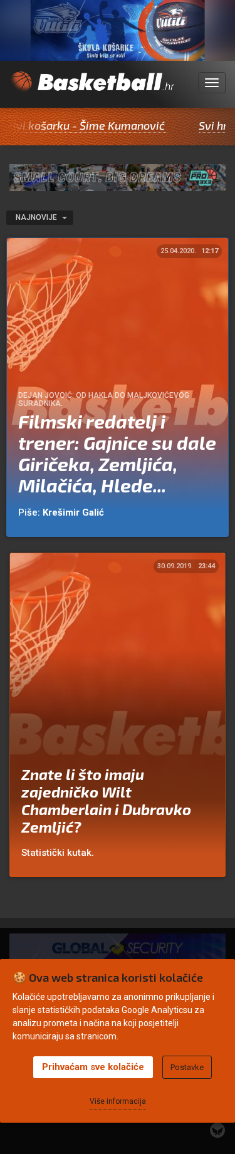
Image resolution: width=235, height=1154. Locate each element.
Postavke (187, 1067)
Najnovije (37, 217)
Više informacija (118, 1101)
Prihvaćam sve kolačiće (93, 1067)
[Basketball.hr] (91, 89)
